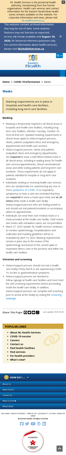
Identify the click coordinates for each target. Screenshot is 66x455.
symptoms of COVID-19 (25, 190)
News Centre (8, 389)
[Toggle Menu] (62, 73)
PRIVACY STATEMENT (18, 414)
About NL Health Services (25, 332)
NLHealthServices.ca (33, 20)
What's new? (17, 359)
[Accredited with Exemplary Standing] (33, 441)
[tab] (33, 384)
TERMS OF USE (32, 414)
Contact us (16, 344)
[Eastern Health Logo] (33, 66)
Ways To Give (9, 400)
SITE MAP (52, 414)
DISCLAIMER (5, 414)
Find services (17, 351)
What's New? (8, 406)
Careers (14, 340)
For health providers (22, 355)
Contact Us (7, 395)
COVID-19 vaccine (20, 336)
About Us (7, 384)
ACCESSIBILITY (43, 414)
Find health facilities (22, 348)
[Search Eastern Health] (59, 55)
